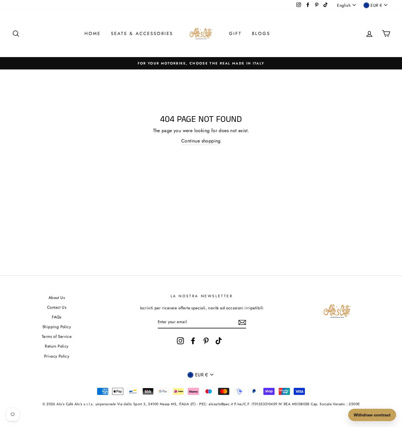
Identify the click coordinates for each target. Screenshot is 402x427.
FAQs (57, 317)
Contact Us (56, 307)
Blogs (261, 33)
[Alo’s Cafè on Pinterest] (206, 340)
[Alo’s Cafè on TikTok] (218, 340)
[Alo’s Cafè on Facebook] (193, 340)
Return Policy (56, 346)
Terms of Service (57, 336)
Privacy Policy (56, 356)
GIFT (235, 33)
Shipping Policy (56, 327)
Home (92, 33)
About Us (57, 297)
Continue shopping (201, 140)
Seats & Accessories (142, 33)
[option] (201, 63)
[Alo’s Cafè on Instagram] (180, 340)
